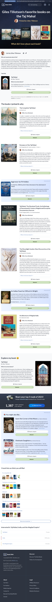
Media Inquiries (7, 588)
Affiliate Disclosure (34, 582)
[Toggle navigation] (49, 4)
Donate (5, 596)
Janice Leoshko (32, 147)
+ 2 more (38, 147)
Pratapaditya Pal (24, 147)
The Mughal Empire (7, 543)
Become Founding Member (10, 594)
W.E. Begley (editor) (25, 212)
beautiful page (24, 399)
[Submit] (29, 4)
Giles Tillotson (32, 21)
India (3, 538)
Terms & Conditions (34, 588)
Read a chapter (32, 89)
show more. (27, 86)
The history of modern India (9, 482)
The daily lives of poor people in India (11, 501)
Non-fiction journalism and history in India (12, 510)
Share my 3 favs (37, 405)
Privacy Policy (32, 585)
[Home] (8, 4)
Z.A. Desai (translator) (35, 212)
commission (28, 96)
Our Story (5, 582)
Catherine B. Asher (25, 317)
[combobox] (35, 4)
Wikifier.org (15, 560)
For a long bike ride (6, 473)
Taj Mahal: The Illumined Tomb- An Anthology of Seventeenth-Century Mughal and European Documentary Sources (35, 208)
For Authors (6, 585)
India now (4, 491)
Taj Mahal (4, 532)
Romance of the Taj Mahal (28, 145)
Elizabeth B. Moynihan (26, 253)
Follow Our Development (35, 559)
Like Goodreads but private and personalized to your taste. (31, 1)
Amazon (31, 92)
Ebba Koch (23, 110)
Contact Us (6, 591)
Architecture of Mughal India (29, 315)
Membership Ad (47, 181)
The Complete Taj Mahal (28, 108)
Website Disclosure (34, 591)
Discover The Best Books (35, 557)
